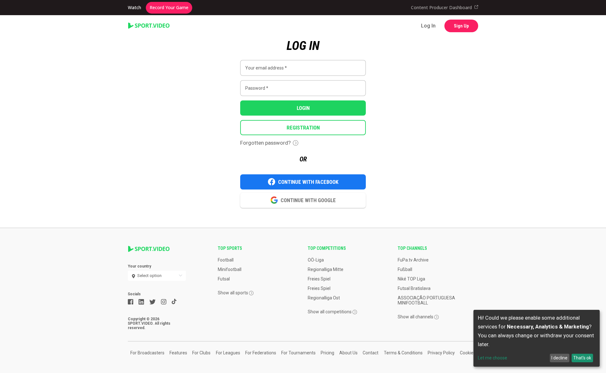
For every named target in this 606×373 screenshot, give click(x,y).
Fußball (405, 269)
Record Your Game (169, 7)
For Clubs (201, 352)
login (303, 108)
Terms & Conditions (403, 352)
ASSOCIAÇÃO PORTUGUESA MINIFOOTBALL (426, 300)
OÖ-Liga (316, 259)
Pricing (327, 352)
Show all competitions (330, 311)
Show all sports (233, 292)
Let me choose (492, 357)
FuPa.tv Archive (413, 259)
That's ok (582, 357)
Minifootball (229, 269)
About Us (348, 352)
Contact (370, 352)
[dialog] (536, 338)
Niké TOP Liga (411, 278)
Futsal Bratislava (414, 288)
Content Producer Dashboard (441, 7)
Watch (134, 7)
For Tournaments (298, 352)
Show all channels (415, 316)
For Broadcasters (147, 352)
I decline (559, 357)
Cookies (468, 352)
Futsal (224, 278)
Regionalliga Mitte (325, 269)
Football (226, 259)
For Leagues (228, 352)
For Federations (260, 352)
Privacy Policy (441, 352)
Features (178, 352)
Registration (303, 127)
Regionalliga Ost (324, 297)
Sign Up (461, 25)
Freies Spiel (319, 278)
